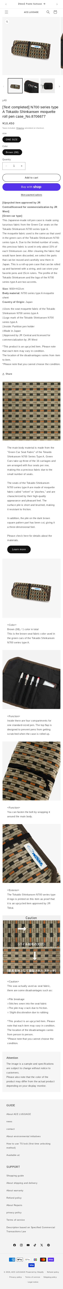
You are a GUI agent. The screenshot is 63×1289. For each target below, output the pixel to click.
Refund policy (14, 1197)
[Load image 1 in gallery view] (15, 85)
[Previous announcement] (6, 4)
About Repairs (14, 1205)
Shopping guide (15, 1175)
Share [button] (9, 374)
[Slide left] (3, 86)
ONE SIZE (12, 139)
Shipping (20, 128)
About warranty (14, 1190)
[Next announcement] (57, 4)
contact (10, 1129)
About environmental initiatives (23, 1136)
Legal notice (33, 1282)
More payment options (31, 195)
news (9, 1121)
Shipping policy (50, 1277)
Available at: (13, 1155)
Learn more (19, 549)
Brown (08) (12, 152)
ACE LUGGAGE (18, 1272)
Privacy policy (15, 1277)
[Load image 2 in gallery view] (31, 85)
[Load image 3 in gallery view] (47, 85)
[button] (6, 12)
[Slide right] (59, 86)
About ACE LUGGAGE (18, 1114)
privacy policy (13, 1212)
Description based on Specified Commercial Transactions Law (30, 1229)
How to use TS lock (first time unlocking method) (28, 1145)
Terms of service (15, 1220)
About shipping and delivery (21, 1183)
